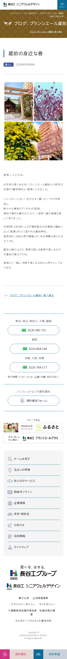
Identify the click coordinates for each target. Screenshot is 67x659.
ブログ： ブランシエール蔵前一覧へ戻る (46, 31)
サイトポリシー (47, 604)
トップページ (16, 13)
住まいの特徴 (22, 470)
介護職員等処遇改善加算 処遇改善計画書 (31, 612)
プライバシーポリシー (23, 604)
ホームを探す (22, 459)
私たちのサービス (24, 481)
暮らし (8, 64)
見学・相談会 (21, 514)
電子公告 (24, 598)
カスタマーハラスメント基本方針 (33, 620)
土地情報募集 (40, 598)
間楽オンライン (23, 492)
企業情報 (19, 503)
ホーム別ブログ (30, 13)
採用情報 (19, 536)
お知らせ (19, 525)
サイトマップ (21, 547)
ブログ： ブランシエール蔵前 (51, 13)
